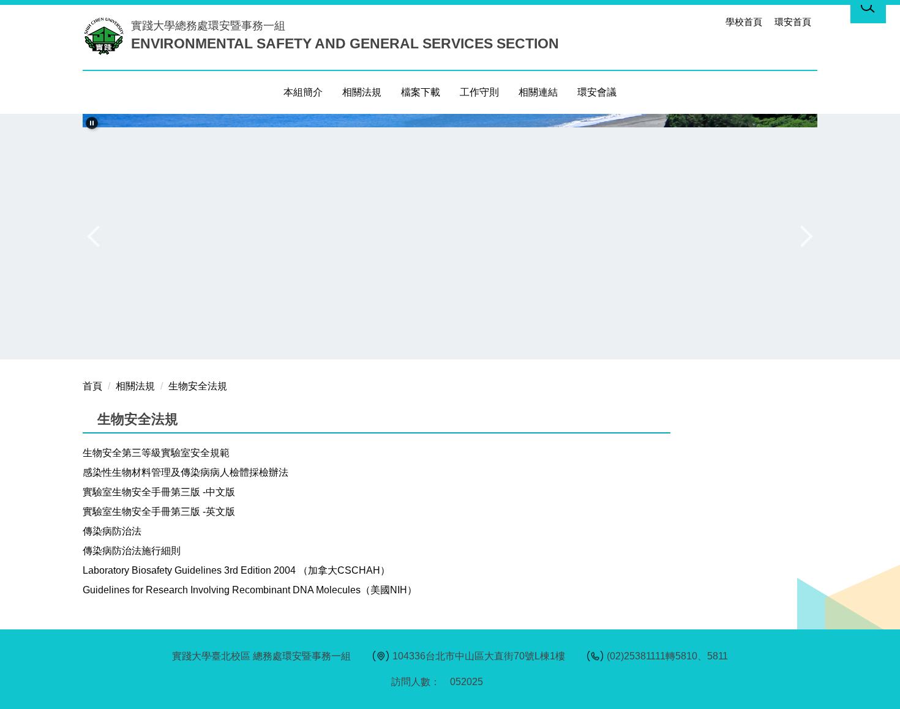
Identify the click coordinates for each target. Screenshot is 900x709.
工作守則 (479, 92)
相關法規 (135, 386)
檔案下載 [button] (420, 92)
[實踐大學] (107, 35)
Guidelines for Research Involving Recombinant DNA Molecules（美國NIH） (250, 590)
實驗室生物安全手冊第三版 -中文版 (159, 492)
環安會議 (597, 92)
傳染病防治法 (112, 531)
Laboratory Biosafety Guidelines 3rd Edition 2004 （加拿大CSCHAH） (236, 570)
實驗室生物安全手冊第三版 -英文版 (159, 511)
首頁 (92, 386)
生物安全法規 (197, 386)
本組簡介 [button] (303, 92)
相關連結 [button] (538, 92)
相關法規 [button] (361, 92)
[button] (92, 123)
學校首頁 (744, 22)
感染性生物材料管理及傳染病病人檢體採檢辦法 (185, 472)
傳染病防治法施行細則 (132, 551)
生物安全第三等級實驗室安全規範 (156, 453)
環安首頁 (792, 22)
